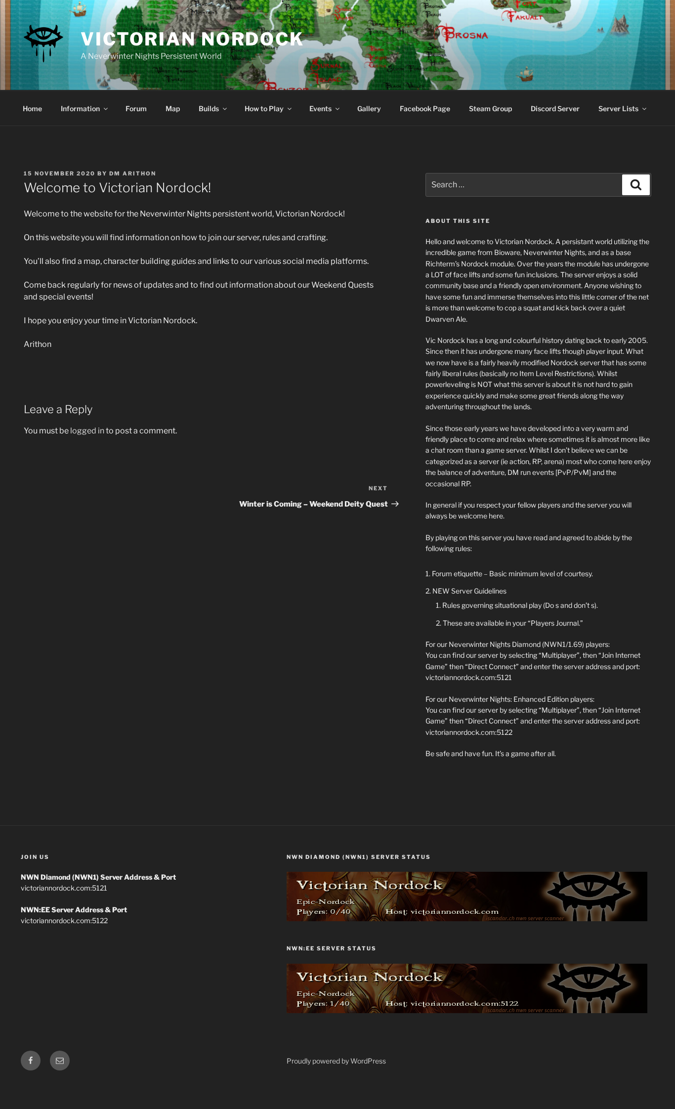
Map (173, 108)
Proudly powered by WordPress (336, 1061)
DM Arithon (132, 173)
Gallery (369, 108)
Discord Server (555, 108)
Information (80, 108)
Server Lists (618, 108)
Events (320, 108)
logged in (87, 430)
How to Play (264, 108)
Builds (209, 108)
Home (32, 108)
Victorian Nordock (192, 39)
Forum (136, 108)
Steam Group (490, 108)
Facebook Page (425, 108)
